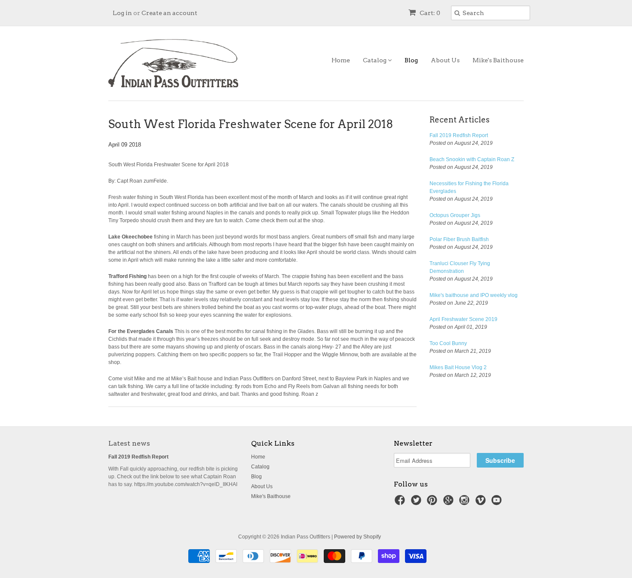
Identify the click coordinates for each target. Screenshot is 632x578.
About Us (445, 60)
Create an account (169, 12)
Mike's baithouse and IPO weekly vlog (474, 295)
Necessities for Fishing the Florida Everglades (469, 187)
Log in (122, 12)
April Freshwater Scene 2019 (463, 319)
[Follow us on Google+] (449, 503)
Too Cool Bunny (448, 343)
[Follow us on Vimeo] (482, 503)
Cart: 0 (429, 12)
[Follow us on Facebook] (401, 503)
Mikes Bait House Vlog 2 (458, 367)
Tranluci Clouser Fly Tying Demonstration (460, 267)
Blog (411, 60)
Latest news (129, 443)
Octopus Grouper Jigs (455, 215)
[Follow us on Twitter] (417, 503)
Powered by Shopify (357, 537)
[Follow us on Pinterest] (433, 503)
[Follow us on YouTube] (497, 503)
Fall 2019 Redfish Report (459, 135)
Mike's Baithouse (498, 60)
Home (340, 60)
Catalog (375, 60)
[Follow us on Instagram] (465, 503)
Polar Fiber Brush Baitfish (459, 239)
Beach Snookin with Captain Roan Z (472, 159)
